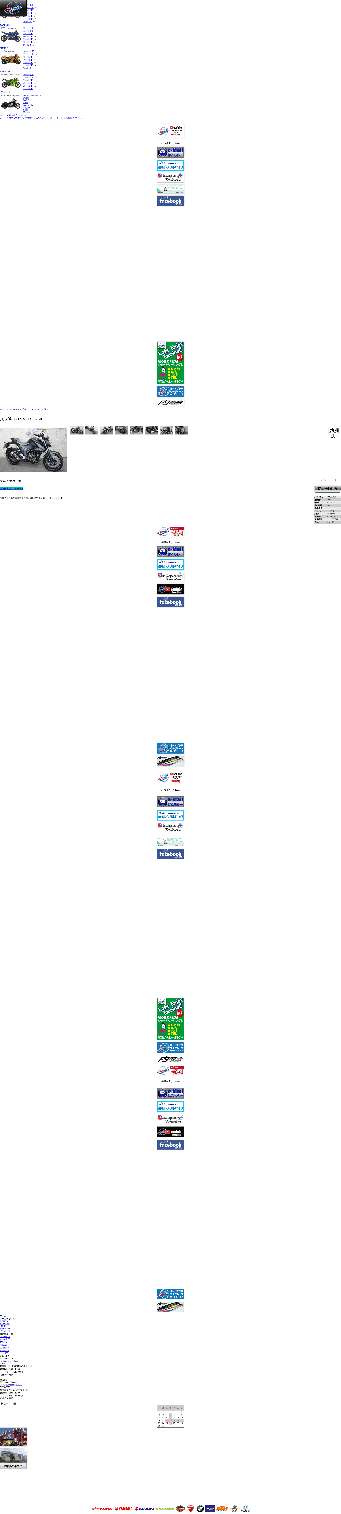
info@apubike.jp (11, 1361)
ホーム (3, 118)
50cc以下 (27, 21)
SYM (25, 110)
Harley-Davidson (30, 95)
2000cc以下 (28, 75)
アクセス (22, 115)
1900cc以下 (28, 28)
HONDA (11, 118)
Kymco (26, 112)
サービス (4, 115)
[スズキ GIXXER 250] (33, 450)
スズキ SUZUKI (26, 409)
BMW (26, 100)
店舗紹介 (13, 115)
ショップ (13, 409)
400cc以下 (28, 13)
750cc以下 (28, 10)
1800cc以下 (28, 5)
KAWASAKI (5, 71)
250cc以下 (28, 16)
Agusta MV (28, 105)
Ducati (26, 98)
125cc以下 (28, 19)
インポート (5, 92)
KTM (25, 102)
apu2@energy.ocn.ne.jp (14, 1385)
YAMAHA (5, 25)
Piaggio (26, 107)
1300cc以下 (28, 7)
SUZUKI (4, 48)
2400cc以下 (5, 1336)
